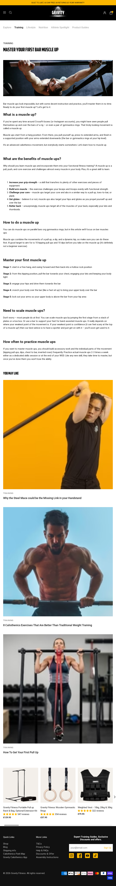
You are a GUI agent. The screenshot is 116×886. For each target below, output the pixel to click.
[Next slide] (112, 797)
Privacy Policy (43, 847)
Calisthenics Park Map (14, 853)
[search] (10, 12)
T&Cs (39, 843)
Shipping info (9, 850)
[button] (10, 814)
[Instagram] (71, 856)
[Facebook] (79, 856)
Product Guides (80, 27)
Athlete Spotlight (60, 27)
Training (18, 27)
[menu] (4, 12)
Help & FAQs (42, 850)
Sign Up (107, 847)
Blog (5, 847)
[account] (104, 12)
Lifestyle (31, 27)
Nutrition (43, 27)
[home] (58, 13)
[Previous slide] (3, 797)
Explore (7, 27)
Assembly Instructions (47, 857)
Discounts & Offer (45, 853)
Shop (5, 843)
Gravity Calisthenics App (15, 857)
